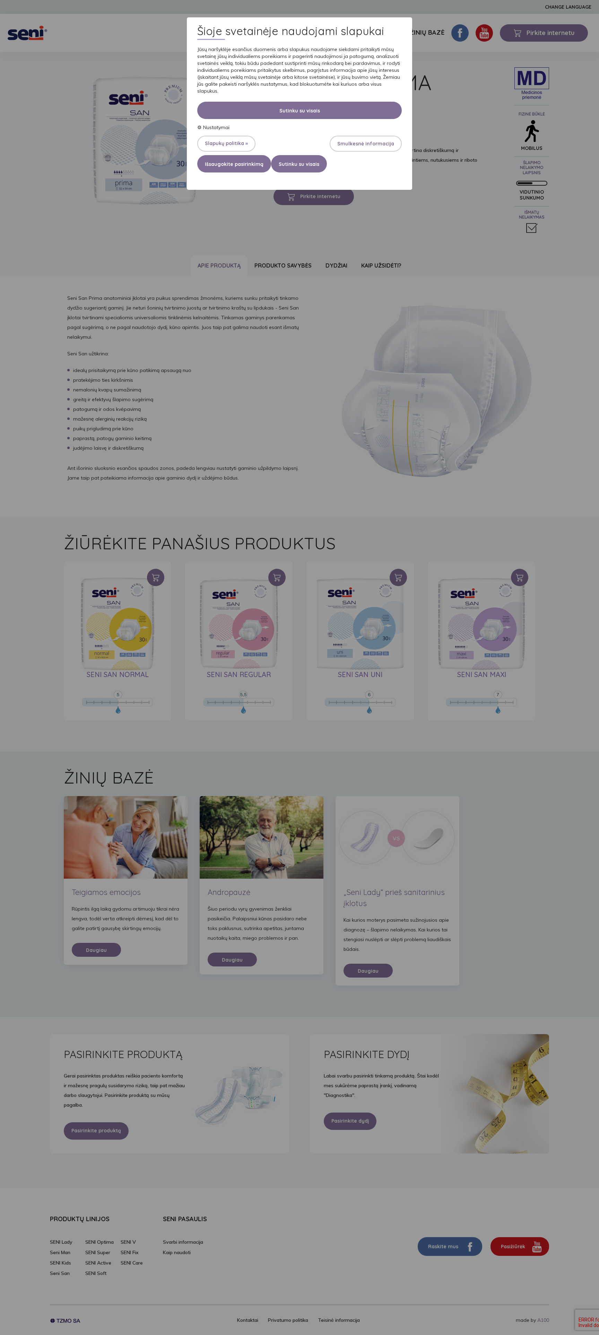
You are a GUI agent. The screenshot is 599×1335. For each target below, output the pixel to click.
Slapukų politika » (226, 143)
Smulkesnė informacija (365, 144)
